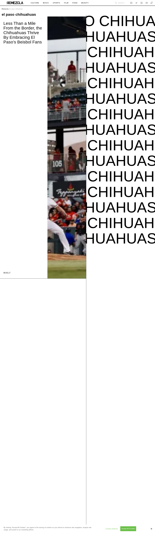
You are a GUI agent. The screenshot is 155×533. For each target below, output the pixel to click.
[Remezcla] (15, 3)
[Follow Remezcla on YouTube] (146, 2)
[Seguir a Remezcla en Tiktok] (151, 2)
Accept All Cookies (128, 529)
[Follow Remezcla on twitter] (136, 2)
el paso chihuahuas (16, 9)
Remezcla (5, 9)
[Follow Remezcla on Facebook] (131, 2)
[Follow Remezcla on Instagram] (141, 2)
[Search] (116, 2)
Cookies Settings (112, 529)
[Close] (151, 529)
